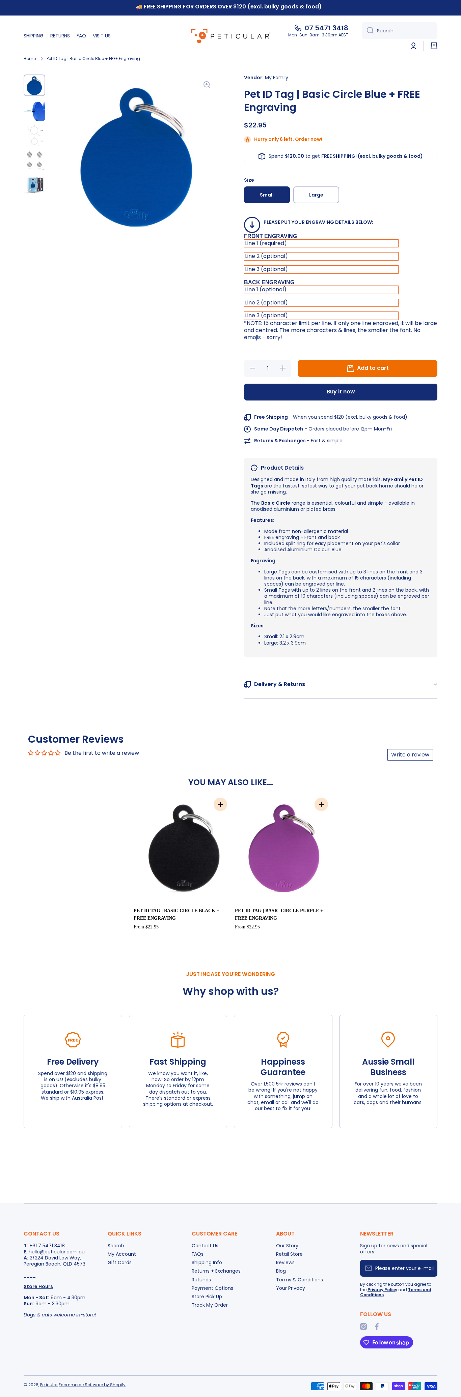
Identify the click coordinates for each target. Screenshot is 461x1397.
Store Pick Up (207, 1296)
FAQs (198, 1254)
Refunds (201, 1279)
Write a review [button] (410, 755)
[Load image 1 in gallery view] (34, 85)
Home (30, 58)
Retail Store (289, 1254)
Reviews (285, 1262)
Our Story (287, 1245)
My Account (122, 1254)
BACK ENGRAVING (269, 282)
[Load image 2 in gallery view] (34, 110)
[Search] (368, 30)
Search (116, 1245)
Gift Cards (120, 1262)
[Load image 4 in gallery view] (34, 160)
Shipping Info (207, 1262)
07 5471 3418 (326, 28)
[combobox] (399, 30)
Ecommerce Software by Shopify (92, 1385)
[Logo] (230, 36)
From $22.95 (146, 926)
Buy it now (341, 391)
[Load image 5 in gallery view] (34, 185)
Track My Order (210, 1305)
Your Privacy (290, 1288)
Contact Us (205, 1245)
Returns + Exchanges (216, 1271)
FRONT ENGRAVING (270, 236)
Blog (281, 1271)
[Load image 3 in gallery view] (34, 135)
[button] (434, 45)
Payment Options (212, 1288)
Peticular (49, 1385)
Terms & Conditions (299, 1279)
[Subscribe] (429, 1268)
